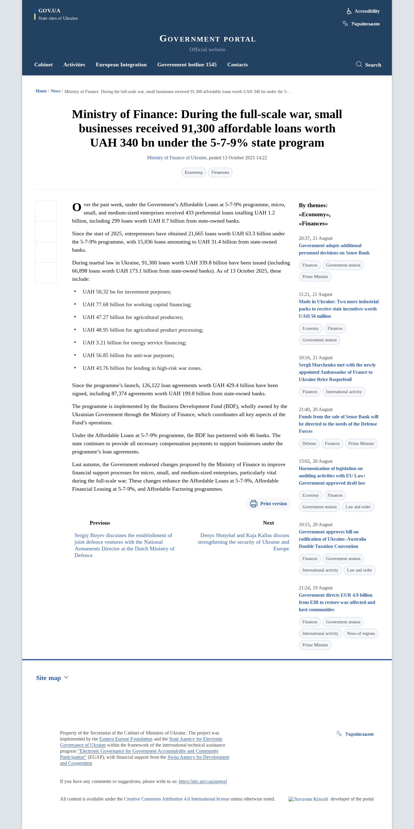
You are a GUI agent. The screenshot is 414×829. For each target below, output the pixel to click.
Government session (343, 265)
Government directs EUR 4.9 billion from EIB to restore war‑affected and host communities (337, 602)
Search (373, 65)
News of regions (361, 633)
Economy (194, 172)
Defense (309, 443)
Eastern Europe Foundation (126, 738)
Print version (273, 503)
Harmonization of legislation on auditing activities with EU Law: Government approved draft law (332, 476)
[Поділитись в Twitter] (45, 231)
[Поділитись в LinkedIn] (45, 273)
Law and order (358, 507)
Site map (48, 677)
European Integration (121, 64)
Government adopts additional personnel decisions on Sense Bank (334, 249)
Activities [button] (74, 64)
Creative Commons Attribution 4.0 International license (176, 798)
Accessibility (367, 11)
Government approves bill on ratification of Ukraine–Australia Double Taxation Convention (332, 539)
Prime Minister (315, 276)
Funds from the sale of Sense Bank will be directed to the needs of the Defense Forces (338, 424)
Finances (220, 172)
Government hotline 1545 (187, 64)
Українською (365, 23)
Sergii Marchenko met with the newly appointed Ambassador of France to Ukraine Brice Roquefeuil (337, 372)
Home (41, 91)
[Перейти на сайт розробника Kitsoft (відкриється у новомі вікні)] (308, 804)
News (55, 91)
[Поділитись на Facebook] (45, 211)
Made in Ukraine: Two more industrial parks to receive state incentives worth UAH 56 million (339, 309)
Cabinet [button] (43, 64)
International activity (344, 392)
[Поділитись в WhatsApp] (45, 252)
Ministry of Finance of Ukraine (176, 157)
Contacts (237, 64)
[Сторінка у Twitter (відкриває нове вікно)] (342, 64)
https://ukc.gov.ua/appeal (203, 781)
